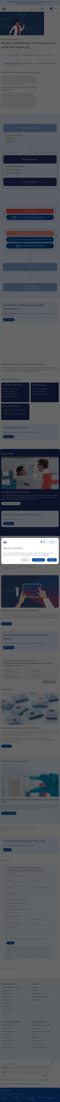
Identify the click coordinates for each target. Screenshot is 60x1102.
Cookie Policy (45, 555)
